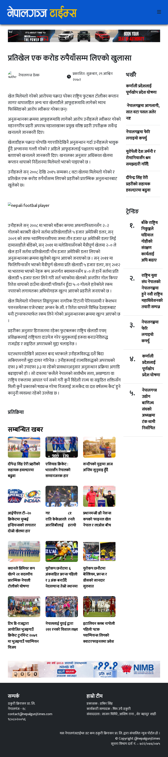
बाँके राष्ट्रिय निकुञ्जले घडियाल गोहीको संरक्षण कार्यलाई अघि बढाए (149, 242)
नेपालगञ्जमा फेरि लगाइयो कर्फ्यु (138, 135)
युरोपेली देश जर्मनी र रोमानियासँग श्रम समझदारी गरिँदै (141, 158)
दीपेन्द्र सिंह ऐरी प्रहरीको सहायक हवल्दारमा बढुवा (138, 184)
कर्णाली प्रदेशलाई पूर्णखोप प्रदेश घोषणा (141, 89)
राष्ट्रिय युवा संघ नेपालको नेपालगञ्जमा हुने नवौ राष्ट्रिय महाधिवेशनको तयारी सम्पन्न (152, 291)
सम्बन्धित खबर (25, 429)
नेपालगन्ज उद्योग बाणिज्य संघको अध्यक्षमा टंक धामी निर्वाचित (149, 409)
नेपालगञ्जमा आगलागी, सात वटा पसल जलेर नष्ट (142, 112)
